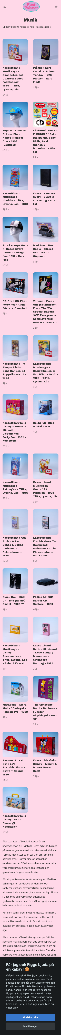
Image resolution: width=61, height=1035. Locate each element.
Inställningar (30, 1026)
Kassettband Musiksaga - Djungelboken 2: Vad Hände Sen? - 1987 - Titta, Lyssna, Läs (45, 372)
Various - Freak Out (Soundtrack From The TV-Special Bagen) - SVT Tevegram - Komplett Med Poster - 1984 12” (45, 311)
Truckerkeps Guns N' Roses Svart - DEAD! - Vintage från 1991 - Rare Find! (15, 252)
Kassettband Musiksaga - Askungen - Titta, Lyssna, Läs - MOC (15, 487)
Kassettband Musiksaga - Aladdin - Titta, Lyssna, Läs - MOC (15, 199)
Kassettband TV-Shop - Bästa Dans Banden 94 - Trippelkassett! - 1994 (15, 371)
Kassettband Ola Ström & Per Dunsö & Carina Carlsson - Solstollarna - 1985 (14, 546)
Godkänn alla (30, 1017)
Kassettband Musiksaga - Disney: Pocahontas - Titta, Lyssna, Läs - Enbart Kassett (15, 654)
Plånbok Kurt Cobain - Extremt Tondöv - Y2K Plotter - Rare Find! (45, 75)
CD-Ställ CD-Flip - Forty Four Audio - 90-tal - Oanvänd (15, 304)
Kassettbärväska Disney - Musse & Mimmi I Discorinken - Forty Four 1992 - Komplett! (14, 431)
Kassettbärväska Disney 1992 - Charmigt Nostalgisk (14, 821)
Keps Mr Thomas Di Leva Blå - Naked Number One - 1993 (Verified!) (14, 137)
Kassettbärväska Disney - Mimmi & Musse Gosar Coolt (45, 766)
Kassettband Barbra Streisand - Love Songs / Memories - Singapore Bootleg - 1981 (45, 654)
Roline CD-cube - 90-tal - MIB (44, 424)
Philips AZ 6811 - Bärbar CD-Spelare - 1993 (44, 600)
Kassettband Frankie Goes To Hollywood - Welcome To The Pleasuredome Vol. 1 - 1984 (44, 546)
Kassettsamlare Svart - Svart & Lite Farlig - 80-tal (44, 199)
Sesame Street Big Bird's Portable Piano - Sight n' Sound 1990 (14, 767)
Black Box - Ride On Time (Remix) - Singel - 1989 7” (15, 600)
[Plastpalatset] (31, 6)
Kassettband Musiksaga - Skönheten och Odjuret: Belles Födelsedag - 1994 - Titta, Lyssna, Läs (13, 78)
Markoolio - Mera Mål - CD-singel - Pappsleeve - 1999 (15, 708)
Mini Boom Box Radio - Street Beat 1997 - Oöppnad (43, 251)
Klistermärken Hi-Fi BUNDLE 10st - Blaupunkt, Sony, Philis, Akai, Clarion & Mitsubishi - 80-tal (45, 141)
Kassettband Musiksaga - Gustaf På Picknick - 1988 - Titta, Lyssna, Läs (45, 489)
